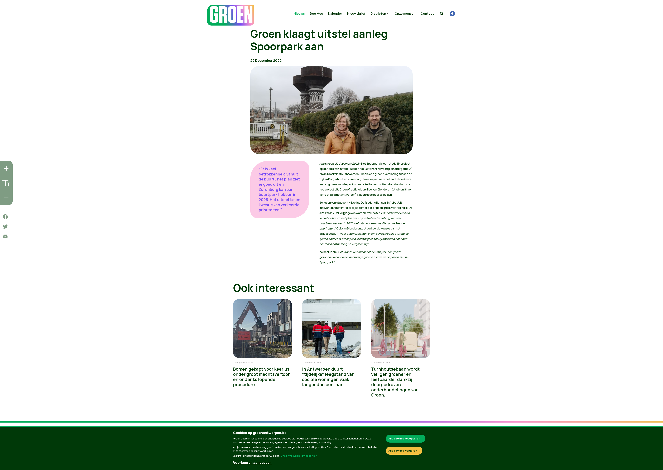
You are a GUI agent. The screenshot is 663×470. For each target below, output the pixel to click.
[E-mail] (5, 236)
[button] (441, 14)
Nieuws (299, 13)
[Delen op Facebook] (5, 216)
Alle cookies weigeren (402, 450)
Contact (427, 13)
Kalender (335, 13)
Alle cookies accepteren (404, 438)
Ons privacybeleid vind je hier (299, 455)
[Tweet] (5, 226)
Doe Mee (316, 13)
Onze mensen (405, 13)
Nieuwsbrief (356, 13)
